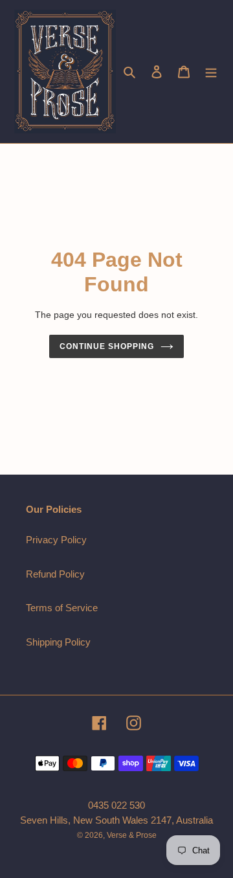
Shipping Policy (58, 641)
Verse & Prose (132, 835)
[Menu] (211, 71)
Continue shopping (107, 346)
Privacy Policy (56, 539)
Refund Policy (55, 574)
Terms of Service (62, 607)
